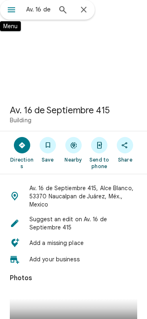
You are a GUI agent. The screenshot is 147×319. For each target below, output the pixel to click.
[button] (73, 196)
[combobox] (38, 9)
